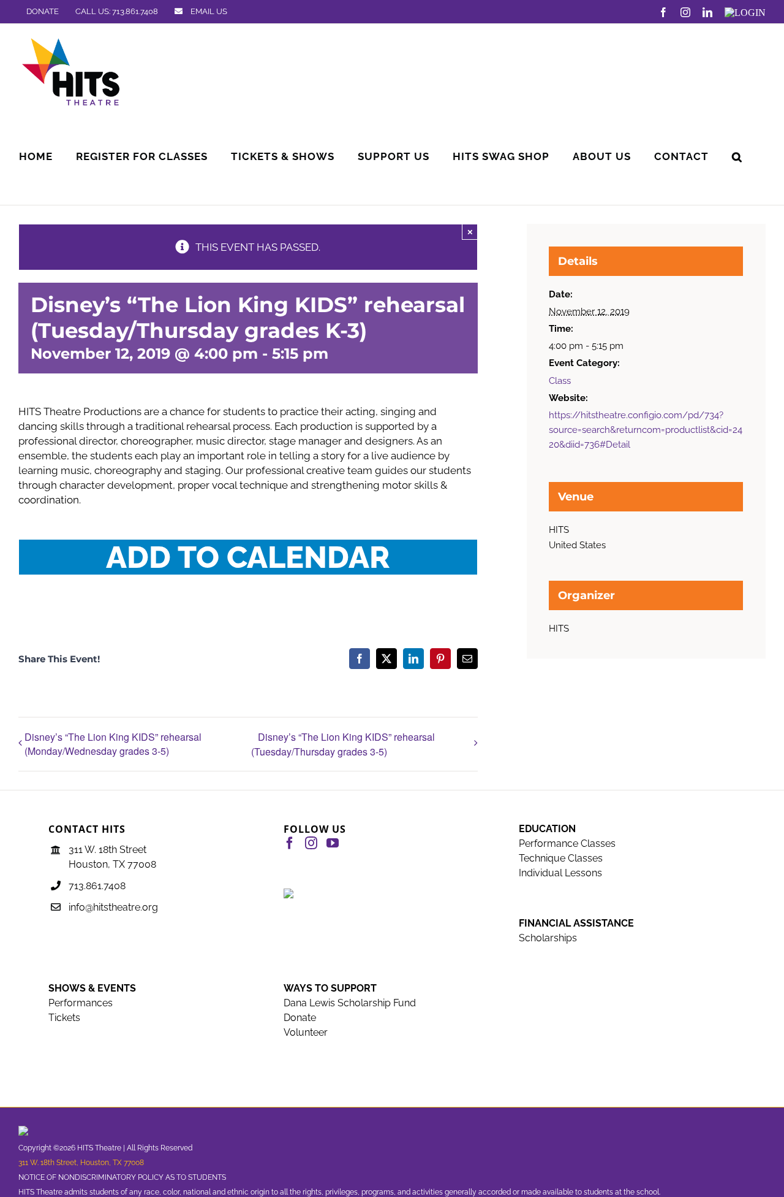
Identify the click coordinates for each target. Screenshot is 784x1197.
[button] (737, 157)
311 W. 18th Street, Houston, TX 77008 (81, 1162)
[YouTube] (332, 843)
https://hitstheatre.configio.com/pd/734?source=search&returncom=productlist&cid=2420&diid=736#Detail (645, 430)
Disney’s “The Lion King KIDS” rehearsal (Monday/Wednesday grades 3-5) (113, 744)
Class (560, 380)
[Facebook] (290, 843)
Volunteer (306, 1032)
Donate (300, 1017)
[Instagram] (311, 843)
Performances (80, 1003)
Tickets (64, 1017)
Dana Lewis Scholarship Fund (350, 1003)
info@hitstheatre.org (113, 907)
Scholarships (548, 938)
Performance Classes (567, 843)
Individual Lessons (560, 873)
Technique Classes (561, 858)
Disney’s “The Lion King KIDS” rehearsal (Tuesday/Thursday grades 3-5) (343, 744)
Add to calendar (248, 557)
